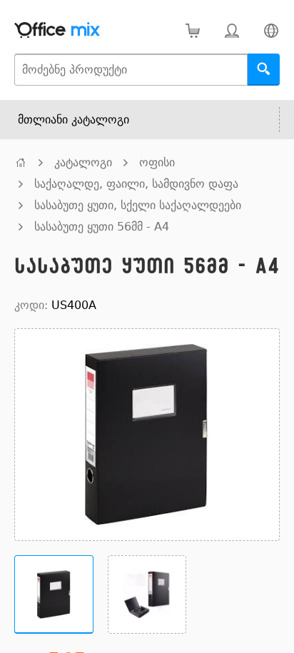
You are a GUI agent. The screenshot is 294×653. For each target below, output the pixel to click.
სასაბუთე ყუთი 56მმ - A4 (101, 226)
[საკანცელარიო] (20, 162)
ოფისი (157, 162)
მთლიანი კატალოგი (73, 119)
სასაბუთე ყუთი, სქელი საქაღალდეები (137, 205)
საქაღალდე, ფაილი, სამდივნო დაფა (136, 184)
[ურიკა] (192, 30)
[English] (271, 30)
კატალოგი (83, 162)
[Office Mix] (57, 30)
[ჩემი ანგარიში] (232, 30)
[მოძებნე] (264, 70)
